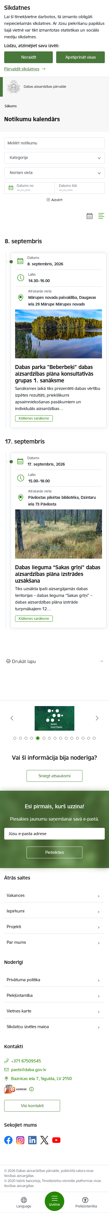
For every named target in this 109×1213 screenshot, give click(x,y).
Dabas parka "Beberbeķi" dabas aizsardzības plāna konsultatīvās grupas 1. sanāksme (54, 374)
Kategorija (19, 157)
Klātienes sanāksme (34, 418)
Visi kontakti (32, 1105)
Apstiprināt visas (80, 57)
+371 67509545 (26, 1061)
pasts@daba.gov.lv (28, 1069)
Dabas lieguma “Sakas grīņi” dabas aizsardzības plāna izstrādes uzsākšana (57, 574)
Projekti (14, 926)
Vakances (16, 895)
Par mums (16, 942)
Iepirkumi (15, 911)
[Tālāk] (97, 718)
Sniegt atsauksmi (54, 775)
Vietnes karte (19, 1011)
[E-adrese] (15, 1089)
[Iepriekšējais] (12, 718)
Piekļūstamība (20, 995)
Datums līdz (68, 186)
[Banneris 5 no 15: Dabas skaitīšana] (54, 718)
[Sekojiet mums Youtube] (56, 1139)
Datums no (25, 186)
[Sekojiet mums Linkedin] (32, 1140)
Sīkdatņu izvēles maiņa (28, 1026)
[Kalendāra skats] (90, 216)
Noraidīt (28, 57)
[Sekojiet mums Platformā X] (44, 1140)
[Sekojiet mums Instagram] (20, 1140)
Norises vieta (21, 172)
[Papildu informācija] (31, 1089)
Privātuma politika (23, 979)
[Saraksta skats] (101, 216)
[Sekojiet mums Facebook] (8, 1140)
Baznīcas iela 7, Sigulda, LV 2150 (41, 1078)
